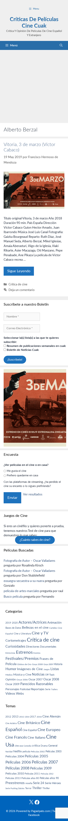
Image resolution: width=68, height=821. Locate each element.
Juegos (47, 669)
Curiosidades (15, 646)
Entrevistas (10, 653)
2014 (27, 717)
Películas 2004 (14, 756)
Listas (54, 669)
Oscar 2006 (22, 680)
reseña (28, 783)
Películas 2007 (45, 762)
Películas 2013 (13, 778)
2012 (8, 717)
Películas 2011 (32, 774)
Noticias (38, 674)
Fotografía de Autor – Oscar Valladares (29, 560)
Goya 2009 (48, 664)
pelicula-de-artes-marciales (21, 591)
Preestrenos (15, 783)
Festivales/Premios (22, 659)
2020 (15, 623)
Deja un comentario (22, 290)
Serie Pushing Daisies (14, 788)
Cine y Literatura (22, 633)
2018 (39, 717)
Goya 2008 (37, 664)
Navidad (9, 752)
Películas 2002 (38, 752)
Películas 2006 (18, 762)
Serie (47, 689)
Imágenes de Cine (30, 669)
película (26, 752)
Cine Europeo (49, 730)
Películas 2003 (53, 751)
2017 (33, 717)
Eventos (36, 653)
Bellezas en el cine (35, 627)
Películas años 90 (49, 778)
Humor (10, 669)
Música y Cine (22, 674)
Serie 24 (38, 783)
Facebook (34, 815)
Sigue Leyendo (18, 271)
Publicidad (25, 689)
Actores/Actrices (32, 622)
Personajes (12, 689)
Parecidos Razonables (36, 684)
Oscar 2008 (51, 679)
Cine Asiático (11, 723)
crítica (36, 745)
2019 (8, 623)
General (52, 745)
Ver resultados (32, 494)
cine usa (19, 746)
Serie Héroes (53, 783)
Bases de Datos (13, 628)
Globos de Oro (24, 664)
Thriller (37, 788)
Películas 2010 (14, 773)
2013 (15, 716)
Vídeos (10, 693)
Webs (20, 693)
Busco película (13, 596)
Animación (54, 622)
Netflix (17, 751)
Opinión (10, 679)
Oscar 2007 (35, 679)
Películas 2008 (17, 768)
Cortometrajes (15, 640)
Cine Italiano (36, 737)
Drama (44, 746)
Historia (58, 664)
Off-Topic (50, 675)
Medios (9, 675)
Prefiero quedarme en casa (22, 475)
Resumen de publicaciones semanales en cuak (36, 346)
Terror (28, 788)
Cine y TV (40, 633)
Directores (32, 646)
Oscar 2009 (12, 684)
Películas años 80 (30, 778)
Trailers (54, 689)
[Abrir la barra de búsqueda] (61, 45)
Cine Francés (16, 737)
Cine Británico (29, 723)
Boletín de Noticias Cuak (22, 349)
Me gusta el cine (16, 471)
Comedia (27, 746)
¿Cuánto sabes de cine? (35, 540)
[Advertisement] (34, 85)
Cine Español (29, 730)
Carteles (53, 628)
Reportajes (37, 689)
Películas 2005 (36, 756)
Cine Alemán (51, 716)
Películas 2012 (47, 774)
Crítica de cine (18, 284)
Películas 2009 (41, 768)
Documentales (48, 646)
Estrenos (24, 652)
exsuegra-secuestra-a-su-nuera (24, 580)
